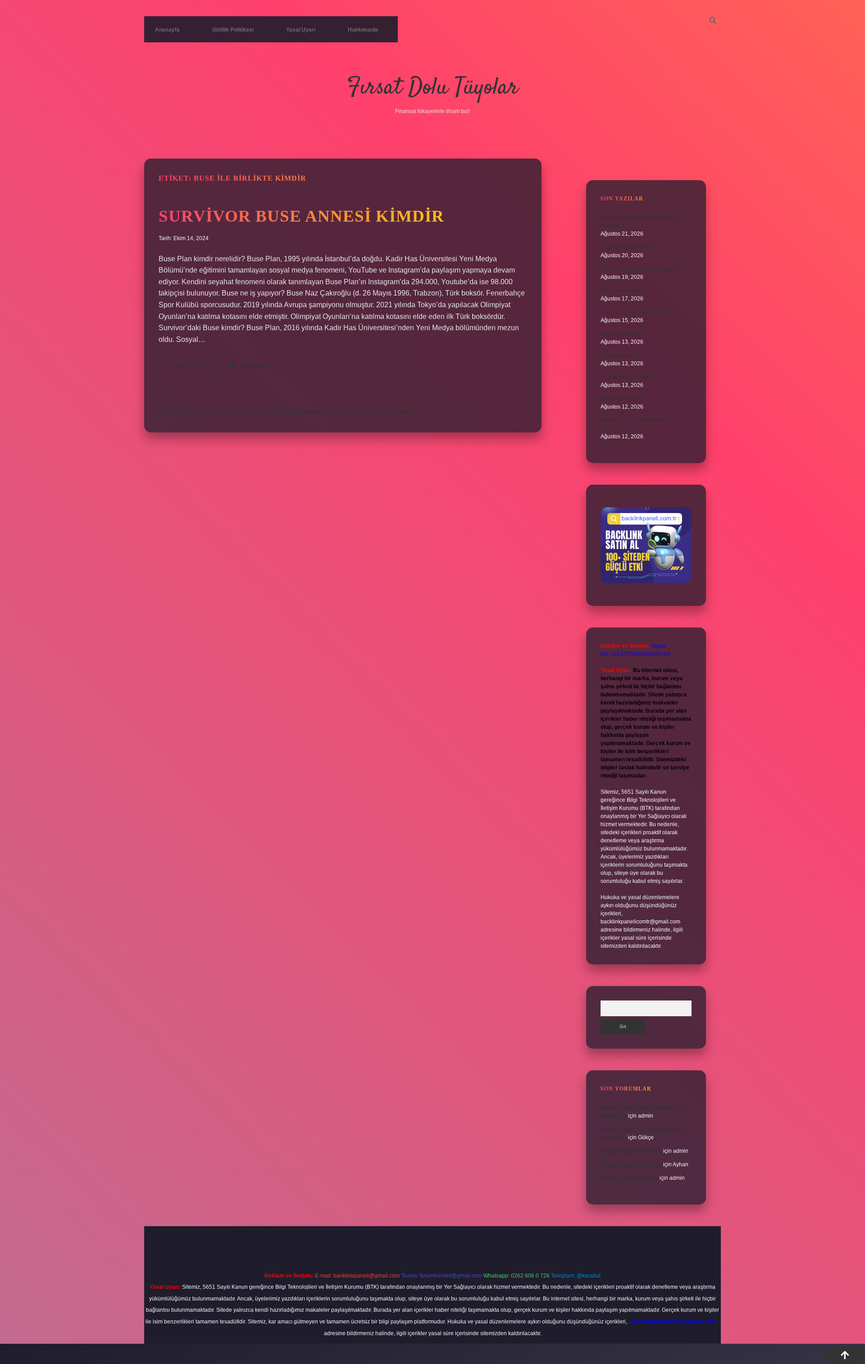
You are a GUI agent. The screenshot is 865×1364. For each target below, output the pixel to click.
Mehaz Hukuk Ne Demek (631, 1151)
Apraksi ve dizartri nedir (629, 1178)
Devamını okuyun (194, 368)
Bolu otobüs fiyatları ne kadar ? (638, 312)
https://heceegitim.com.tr (291, 412)
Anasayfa (167, 30)
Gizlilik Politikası (233, 30)
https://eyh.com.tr (359, 412)
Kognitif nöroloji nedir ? (629, 247)
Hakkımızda (363, 30)
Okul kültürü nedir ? (624, 399)
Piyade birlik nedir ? (625, 334)
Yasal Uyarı (300, 30)
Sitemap (400, 412)
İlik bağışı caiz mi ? (623, 355)
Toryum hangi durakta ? (629, 377)
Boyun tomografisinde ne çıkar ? (640, 269)
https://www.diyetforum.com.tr (205, 412)
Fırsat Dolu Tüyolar (432, 88)
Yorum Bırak (253, 366)
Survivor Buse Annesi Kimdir (301, 216)
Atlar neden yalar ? (624, 290)
